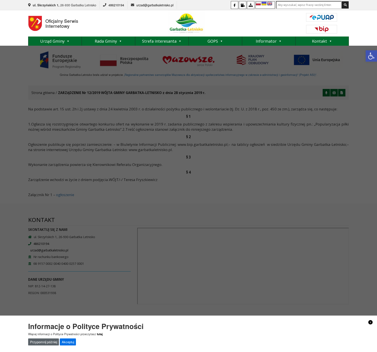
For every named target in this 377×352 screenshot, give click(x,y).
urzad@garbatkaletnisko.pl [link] (154, 5)
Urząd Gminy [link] (52, 41)
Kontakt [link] (319, 41)
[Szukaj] (345, 5)
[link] (371, 56)
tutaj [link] (100, 334)
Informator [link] (266, 41)
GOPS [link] (212, 41)
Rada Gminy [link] (106, 41)
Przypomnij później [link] (43, 342)
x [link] (370, 322)
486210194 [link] (116, 5)
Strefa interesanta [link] (159, 41)
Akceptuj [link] (68, 342)
